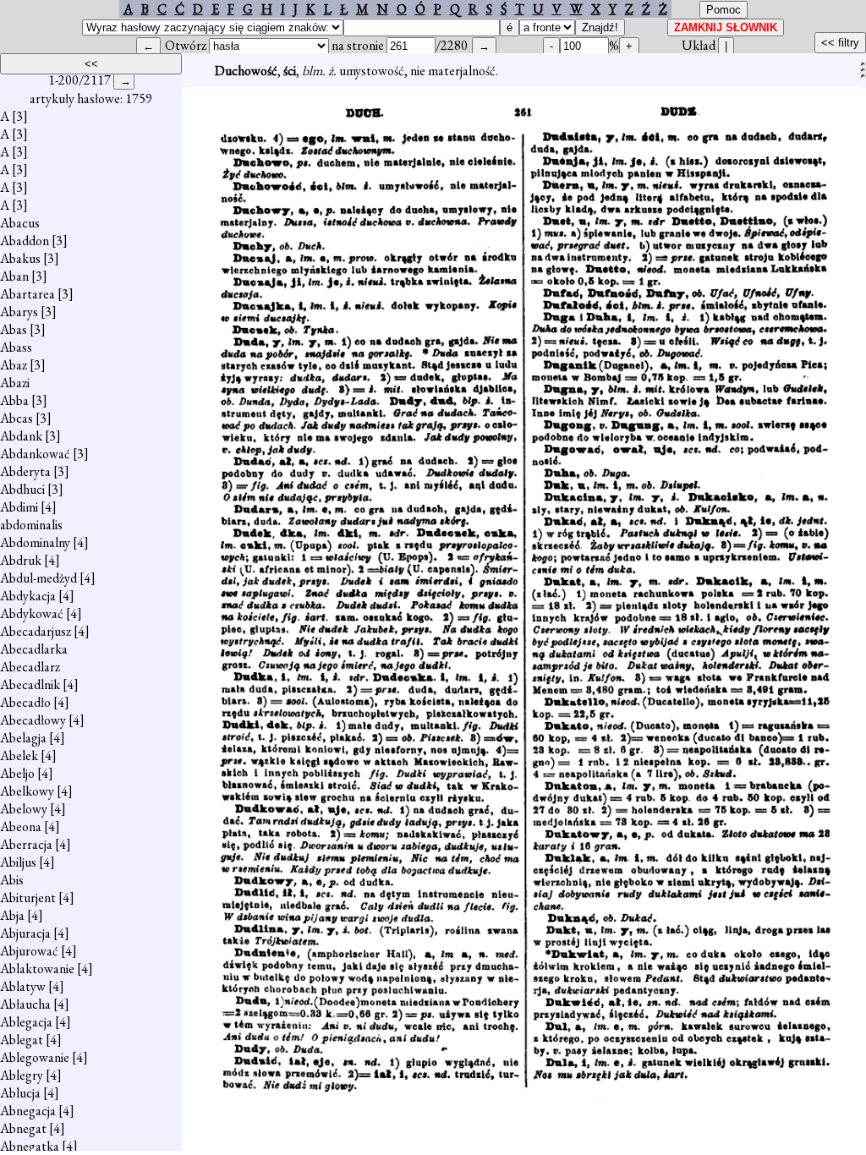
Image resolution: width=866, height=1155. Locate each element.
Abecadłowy (33, 720)
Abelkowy (27, 791)
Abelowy (23, 809)
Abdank (21, 436)
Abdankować (35, 454)
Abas (13, 329)
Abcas (16, 418)
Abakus (20, 258)
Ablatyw (23, 986)
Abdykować (31, 613)
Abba (14, 400)
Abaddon (24, 240)
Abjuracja (25, 933)
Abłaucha (25, 1004)
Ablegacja (26, 1022)
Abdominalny (35, 542)
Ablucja (20, 1093)
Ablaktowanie (37, 968)
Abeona (20, 826)
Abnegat (23, 1128)
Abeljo (17, 773)
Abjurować (29, 951)
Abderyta (25, 471)
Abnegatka (29, 1146)
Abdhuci (22, 489)
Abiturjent (28, 897)
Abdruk (20, 560)
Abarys (19, 311)
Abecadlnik (30, 684)
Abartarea (27, 294)
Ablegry (21, 1075)
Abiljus (18, 862)
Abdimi (19, 507)
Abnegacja (28, 1110)
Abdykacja (28, 596)
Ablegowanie (34, 1057)
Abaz (13, 365)
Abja (12, 915)
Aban (14, 276)
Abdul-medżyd (38, 578)
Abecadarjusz (35, 631)
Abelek (19, 755)
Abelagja (23, 738)
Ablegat (21, 1039)
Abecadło (25, 702)
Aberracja (26, 844)
